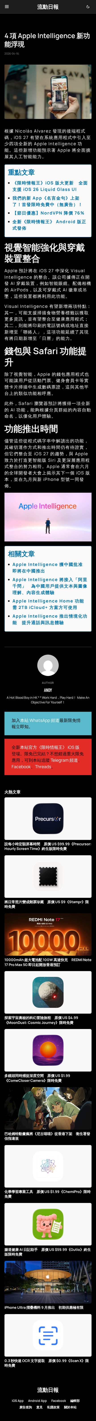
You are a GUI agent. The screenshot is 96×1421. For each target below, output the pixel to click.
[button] (6, 6)
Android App (37, 1401)
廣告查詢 (25, 1407)
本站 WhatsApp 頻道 (39, 720)
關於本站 (70, 1407)
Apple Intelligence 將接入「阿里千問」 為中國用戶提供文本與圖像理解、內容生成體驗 (50, 586)
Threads (43, 767)
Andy (48, 690)
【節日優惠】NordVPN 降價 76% (49, 213)
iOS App (18, 1401)
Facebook (21, 767)
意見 (39, 1407)
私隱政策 (53, 1407)
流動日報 (48, 6)
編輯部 (75, 1401)
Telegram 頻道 (64, 760)
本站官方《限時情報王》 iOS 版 (49, 747)
